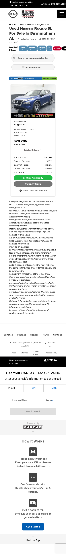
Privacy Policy (36, 353)
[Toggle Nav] (61, 14)
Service (34, 334)
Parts (46, 334)
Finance (21, 334)
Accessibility (51, 352)
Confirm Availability (33, 177)
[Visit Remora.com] (50, 360)
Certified (8, 334)
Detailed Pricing (31, 150)
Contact (57, 334)
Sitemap (24, 352)
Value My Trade (33, 183)
